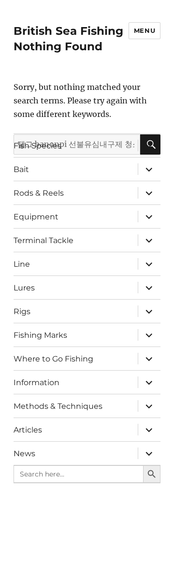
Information (36, 382)
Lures (24, 287)
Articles (28, 429)
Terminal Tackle (43, 240)
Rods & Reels (39, 193)
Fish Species (37, 145)
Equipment (36, 216)
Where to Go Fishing (53, 358)
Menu (144, 30)
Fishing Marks (40, 335)
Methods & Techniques (58, 406)
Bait (21, 169)
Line (22, 264)
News (24, 453)
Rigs (22, 311)
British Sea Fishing (68, 31)
